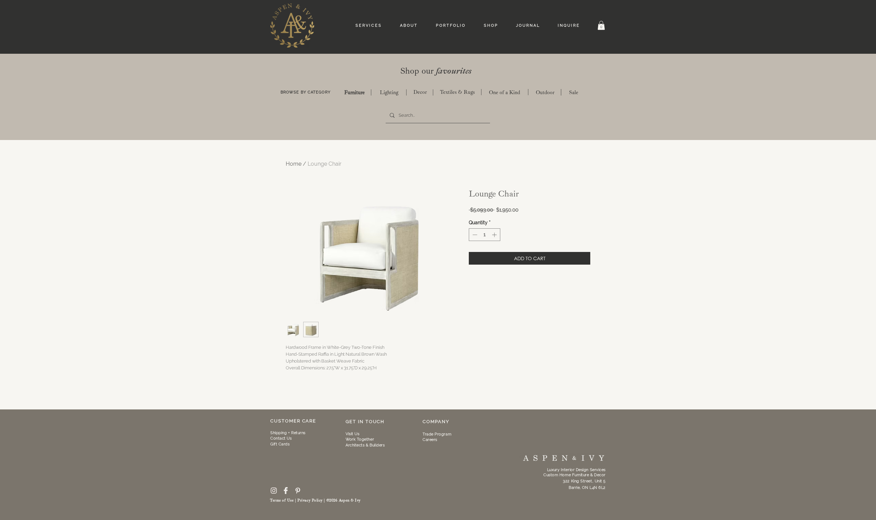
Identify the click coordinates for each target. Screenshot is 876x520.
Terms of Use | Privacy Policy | (298, 500)
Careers (430, 439)
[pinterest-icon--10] (297, 490)
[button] (601, 25)
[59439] (285, 490)
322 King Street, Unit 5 (584, 481)
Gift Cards (280, 444)
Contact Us (281, 438)
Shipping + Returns (288, 433)
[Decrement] (474, 235)
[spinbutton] (484, 235)
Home (293, 164)
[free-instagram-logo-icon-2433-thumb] (273, 490)
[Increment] (495, 235)
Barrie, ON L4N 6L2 (587, 487)
